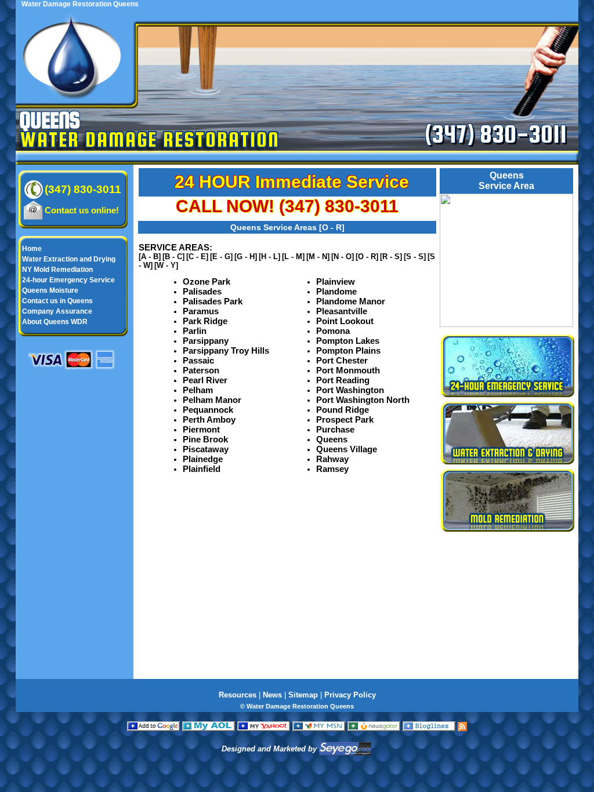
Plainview (335, 281)
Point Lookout (345, 321)
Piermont (201, 429)
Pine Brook (205, 439)
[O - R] (367, 256)
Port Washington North (363, 400)
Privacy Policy (350, 695)
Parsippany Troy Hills (226, 350)
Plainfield (201, 469)
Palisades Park (212, 301)
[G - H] (245, 256)
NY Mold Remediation (57, 270)
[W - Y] (166, 265)
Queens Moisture (50, 290)
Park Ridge (205, 321)
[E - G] (221, 256)
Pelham (198, 390)
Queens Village (346, 449)
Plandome (336, 291)
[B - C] (173, 256)
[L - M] (293, 256)
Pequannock (208, 410)
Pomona (333, 331)
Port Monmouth (348, 370)
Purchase (335, 429)
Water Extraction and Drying (68, 259)
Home (32, 249)
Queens (331, 439)
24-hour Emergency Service (68, 280)
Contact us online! (82, 210)
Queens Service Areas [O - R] (287, 227)
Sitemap (303, 695)
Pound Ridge (342, 410)
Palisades (202, 291)
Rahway (332, 459)
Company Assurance (57, 311)
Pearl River (205, 380)
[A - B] (150, 256)
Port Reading (343, 380)
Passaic (198, 360)
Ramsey (332, 469)
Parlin (195, 331)
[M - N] (317, 256)
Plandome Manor (350, 301)
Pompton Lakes (347, 341)
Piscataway (206, 449)
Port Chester (342, 360)
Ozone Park (206, 281)
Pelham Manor (212, 400)
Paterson (201, 370)
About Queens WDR (55, 322)
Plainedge (203, 459)
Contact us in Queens (57, 301)
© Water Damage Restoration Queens (297, 706)
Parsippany (206, 341)
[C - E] (197, 256)
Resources (237, 695)
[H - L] (269, 256)
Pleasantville (341, 311)
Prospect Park (345, 419)
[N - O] (342, 256)
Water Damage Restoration (150, 139)
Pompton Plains (348, 350)
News (272, 695)
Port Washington (350, 390)
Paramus (201, 311)
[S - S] (415, 256)
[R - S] (391, 256)
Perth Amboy (209, 419)
